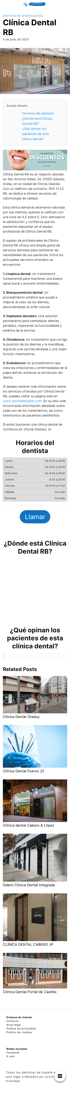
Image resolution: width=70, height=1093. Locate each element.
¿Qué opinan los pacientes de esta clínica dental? (35, 134)
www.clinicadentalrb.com (22, 401)
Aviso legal (13, 1024)
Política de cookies (19, 1032)
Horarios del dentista (38, 113)
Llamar (35, 517)
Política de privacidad (21, 1028)
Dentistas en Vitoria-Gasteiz (23, 15)
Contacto (12, 1020)
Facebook (13, 1052)
